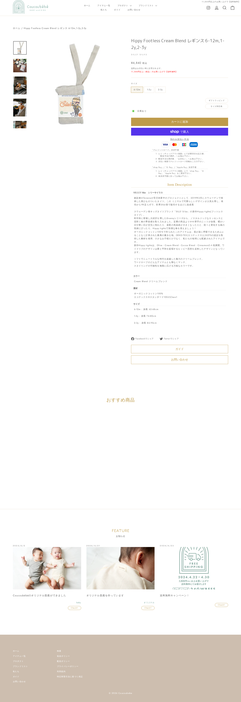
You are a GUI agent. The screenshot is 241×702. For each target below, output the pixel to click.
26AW (18, 482)
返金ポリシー (63, 656)
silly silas (40, 482)
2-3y (160, 89)
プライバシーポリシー (68, 666)
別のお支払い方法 (179, 139)
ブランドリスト (147, 5)
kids (32, 482)
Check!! (74, 608)
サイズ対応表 (216, 106)
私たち (104, 9)
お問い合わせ (134, 9)
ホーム (87, 5)
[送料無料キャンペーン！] (194, 568)
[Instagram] (208, 7)
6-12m (137, 89)
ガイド (117, 9)
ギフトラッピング (217, 100)
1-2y (149, 89)
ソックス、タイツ (55, 482)
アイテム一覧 (103, 5)
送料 (133, 68)
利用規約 (61, 671)
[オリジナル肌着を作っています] (120, 568)
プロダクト (123, 5)
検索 (59, 651)
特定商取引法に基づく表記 (70, 676)
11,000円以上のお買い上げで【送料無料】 (221, 1)
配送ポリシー (63, 661)
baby (25, 482)
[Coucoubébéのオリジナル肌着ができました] (47, 568)
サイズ (134, 83)
